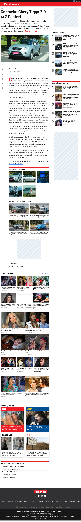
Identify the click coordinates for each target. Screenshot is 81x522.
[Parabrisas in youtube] (45, 496)
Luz (61, 501)
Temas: (11, 266)
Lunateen (72, 501)
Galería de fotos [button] (31, 31)
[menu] (2, 4)
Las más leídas (58, 32)
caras (12, 409)
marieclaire (12, 435)
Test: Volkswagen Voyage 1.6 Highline (13, 466)
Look (56, 501)
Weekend (40, 501)
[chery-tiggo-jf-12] (29, 177)
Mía (66, 501)
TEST (2, 8)
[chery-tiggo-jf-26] (43, 177)
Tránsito (68, 507)
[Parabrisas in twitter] (42, 496)
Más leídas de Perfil (60, 83)
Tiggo (16, 266)
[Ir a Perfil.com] (76, 1)
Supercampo (49, 501)
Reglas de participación (57, 507)
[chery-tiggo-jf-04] (15, 177)
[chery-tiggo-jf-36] (15, 191)
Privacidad (41, 507)
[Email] (2, 88)
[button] (46, 38)
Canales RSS (14, 507)
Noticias (10, 501)
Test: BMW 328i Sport (8, 477)
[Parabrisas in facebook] (39, 496)
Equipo (48, 507)
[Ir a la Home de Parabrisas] (11, 4)
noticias (37, 409)
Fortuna (26, 501)
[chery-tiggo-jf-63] (29, 191)
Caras (3, 501)
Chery (21, 266)
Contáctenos (33, 507)
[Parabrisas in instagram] (35, 496)
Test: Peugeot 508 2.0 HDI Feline (11, 475)
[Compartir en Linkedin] (2, 83)
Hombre (33, 501)
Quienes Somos (23, 507)
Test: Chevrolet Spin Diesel (10, 469)
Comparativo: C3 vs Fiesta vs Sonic (12, 472)
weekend (37, 435)
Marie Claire (18, 501)
